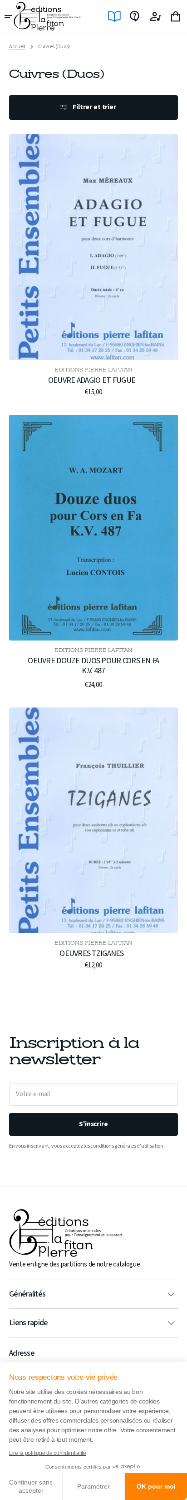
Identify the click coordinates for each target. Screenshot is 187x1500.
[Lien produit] (93, 265)
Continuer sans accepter (31, 1486)
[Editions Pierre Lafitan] (48, 16)
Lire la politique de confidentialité (47, 1453)
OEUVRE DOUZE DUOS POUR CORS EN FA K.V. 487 (93, 666)
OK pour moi (156, 1486)
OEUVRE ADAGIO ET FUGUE (91, 381)
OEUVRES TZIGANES (91, 954)
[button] (9, 16)
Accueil (17, 47)
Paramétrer (93, 1486)
